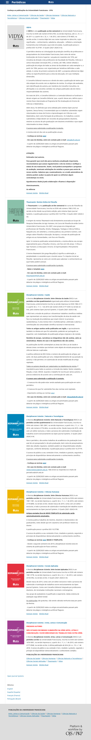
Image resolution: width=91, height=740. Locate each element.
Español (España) (13, 692)
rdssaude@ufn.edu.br (75, 397)
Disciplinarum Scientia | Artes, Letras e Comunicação (46, 623)
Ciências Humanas (52, 15)
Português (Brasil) (14, 699)
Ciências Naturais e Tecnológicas (69, 658)
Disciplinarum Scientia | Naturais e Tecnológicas (44, 416)
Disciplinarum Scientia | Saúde (38, 295)
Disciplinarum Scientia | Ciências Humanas (42, 492)
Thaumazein (44, 18)
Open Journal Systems (15, 676)
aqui (44, 136)
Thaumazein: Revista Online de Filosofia (41, 202)
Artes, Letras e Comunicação (17, 15)
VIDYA (28, 27)
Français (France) (13, 695)
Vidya (53, 18)
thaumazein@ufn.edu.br (35, 276)
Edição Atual (43, 193)
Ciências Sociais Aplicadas (28, 18)
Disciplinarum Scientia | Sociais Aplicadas (42, 566)
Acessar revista (32, 193)
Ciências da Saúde (37, 15)
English (10, 689)
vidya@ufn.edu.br (73, 140)
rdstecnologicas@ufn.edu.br (37, 470)
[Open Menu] (7, 2)
